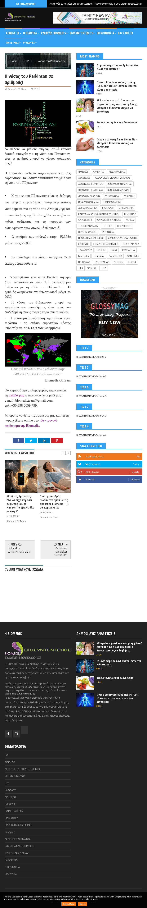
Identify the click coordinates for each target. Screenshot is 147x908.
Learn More (68, 904)
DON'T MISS (133, 256)
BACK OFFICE (125, 33)
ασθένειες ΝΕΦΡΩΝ (89, 196)
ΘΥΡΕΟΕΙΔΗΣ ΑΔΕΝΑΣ (109, 219)
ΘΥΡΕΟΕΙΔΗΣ (85, 219)
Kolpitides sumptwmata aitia (19, 549)
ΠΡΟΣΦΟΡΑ (107, 232)
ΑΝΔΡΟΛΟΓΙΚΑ (117, 171)
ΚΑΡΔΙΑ (130, 219)
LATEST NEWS (102, 262)
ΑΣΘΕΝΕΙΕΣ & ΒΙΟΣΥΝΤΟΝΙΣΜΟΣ (112, 177)
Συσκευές (29, 43)
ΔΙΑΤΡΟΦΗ (108, 207)
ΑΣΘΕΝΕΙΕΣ (12, 33)
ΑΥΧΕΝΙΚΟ (129, 196)
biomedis (83, 256)
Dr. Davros (84, 262)
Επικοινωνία (105, 33)
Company (98, 256)
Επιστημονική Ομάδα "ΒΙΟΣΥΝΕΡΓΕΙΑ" (98, 214)
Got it (82, 904)
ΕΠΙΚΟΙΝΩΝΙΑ (126, 207)
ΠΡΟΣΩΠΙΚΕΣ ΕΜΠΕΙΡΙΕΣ (91, 238)
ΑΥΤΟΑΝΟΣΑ (112, 196)
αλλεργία (83, 171)
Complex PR (115, 256)
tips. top (91, 268)
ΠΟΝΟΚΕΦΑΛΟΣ (87, 232)
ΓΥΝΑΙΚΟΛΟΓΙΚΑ (112, 201)
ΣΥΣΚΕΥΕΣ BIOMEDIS (53, 33)
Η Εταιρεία (30, 33)
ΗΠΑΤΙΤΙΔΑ (130, 214)
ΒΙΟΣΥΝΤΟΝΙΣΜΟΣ (81, 33)
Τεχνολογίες (85, 250)
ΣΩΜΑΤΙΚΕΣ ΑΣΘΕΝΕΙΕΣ (105, 244)
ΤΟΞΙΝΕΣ (101, 250)
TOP (26, 61)
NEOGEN (118, 262)
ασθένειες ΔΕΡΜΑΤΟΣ (120, 183)
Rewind (132, 262)
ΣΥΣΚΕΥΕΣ (83, 244)
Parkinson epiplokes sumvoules (61, 551)
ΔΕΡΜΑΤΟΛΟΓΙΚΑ (87, 207)
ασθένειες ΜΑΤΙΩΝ (118, 189)
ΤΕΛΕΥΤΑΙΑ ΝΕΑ (131, 244)
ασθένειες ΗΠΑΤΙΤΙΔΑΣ (90, 189)
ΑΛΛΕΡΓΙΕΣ (98, 171)
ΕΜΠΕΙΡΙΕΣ (12, 43)
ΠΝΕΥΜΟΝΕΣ (124, 226)
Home (14, 61)
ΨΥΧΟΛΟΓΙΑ (128, 250)
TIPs (80, 268)
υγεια (114, 250)
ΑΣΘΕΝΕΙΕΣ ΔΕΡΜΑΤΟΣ (90, 183)
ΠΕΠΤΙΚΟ (107, 226)
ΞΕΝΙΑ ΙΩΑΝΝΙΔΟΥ (88, 226)
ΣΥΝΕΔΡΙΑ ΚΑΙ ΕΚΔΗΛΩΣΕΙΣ (122, 238)
